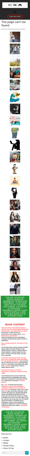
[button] (15, 11)
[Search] (27, 453)
